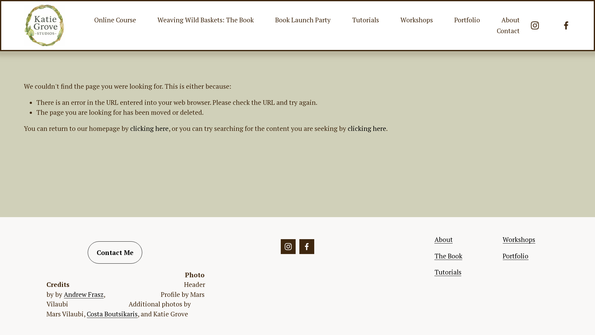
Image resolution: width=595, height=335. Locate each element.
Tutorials (365, 20)
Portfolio (467, 20)
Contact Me (115, 252)
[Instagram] (535, 25)
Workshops (416, 20)
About (510, 20)
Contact (508, 30)
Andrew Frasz (84, 294)
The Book (448, 256)
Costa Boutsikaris (112, 314)
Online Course (115, 20)
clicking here (149, 128)
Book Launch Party (303, 20)
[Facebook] (566, 25)
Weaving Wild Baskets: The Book (205, 20)
